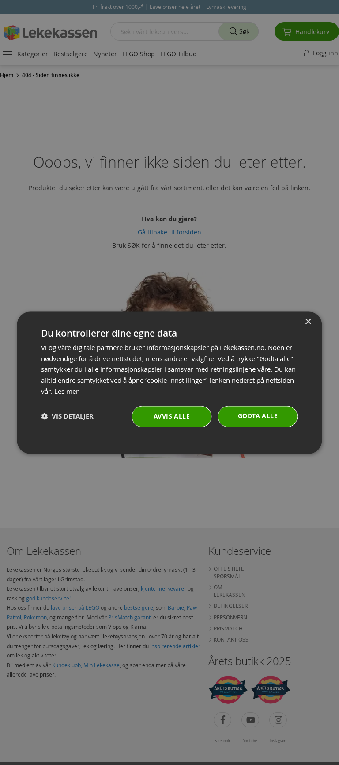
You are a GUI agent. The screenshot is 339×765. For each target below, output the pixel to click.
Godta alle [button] (258, 415)
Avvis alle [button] (172, 416)
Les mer (66, 391)
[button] (67, 416)
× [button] (308, 322)
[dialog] (169, 382)
